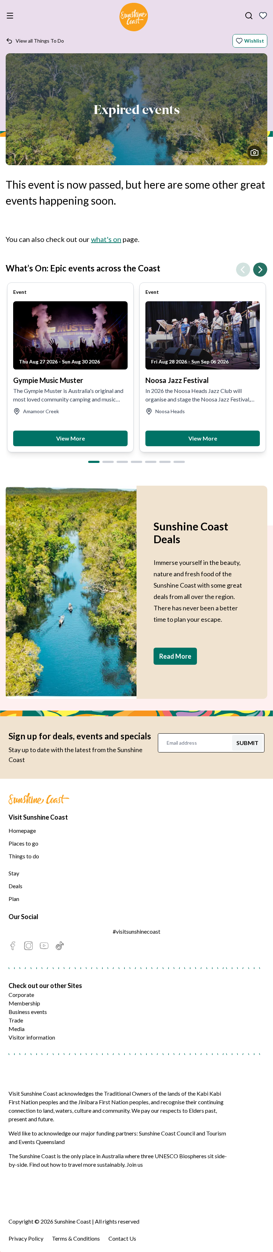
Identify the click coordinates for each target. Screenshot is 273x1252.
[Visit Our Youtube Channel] (44, 945)
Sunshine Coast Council (167, 1133)
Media (17, 1028)
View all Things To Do (40, 41)
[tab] (94, 462)
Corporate (21, 994)
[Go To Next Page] (260, 270)
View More (70, 438)
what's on (106, 239)
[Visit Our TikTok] (59, 945)
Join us (135, 1164)
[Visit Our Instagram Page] (28, 945)
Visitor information (32, 1037)
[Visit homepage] (133, 18)
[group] (70, 367)
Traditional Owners (127, 1093)
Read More (175, 656)
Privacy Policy (26, 1238)
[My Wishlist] (263, 15)
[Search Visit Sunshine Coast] (249, 15)
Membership (24, 1003)
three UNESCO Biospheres (174, 1156)
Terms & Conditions (76, 1238)
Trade (16, 1020)
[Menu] (11, 15)
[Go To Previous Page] (243, 270)
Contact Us (122, 1238)
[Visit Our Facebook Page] (13, 945)
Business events (28, 1011)
